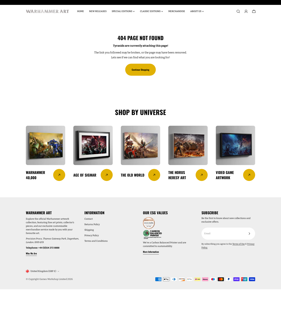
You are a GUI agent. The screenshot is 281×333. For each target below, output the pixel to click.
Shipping (89, 230)
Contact (88, 219)
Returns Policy (92, 224)
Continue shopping (140, 69)
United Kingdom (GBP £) (43, 271)
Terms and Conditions (96, 241)
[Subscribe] (249, 233)
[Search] (238, 11)
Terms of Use (238, 244)
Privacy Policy (91, 235)
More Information (151, 251)
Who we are (31, 253)
